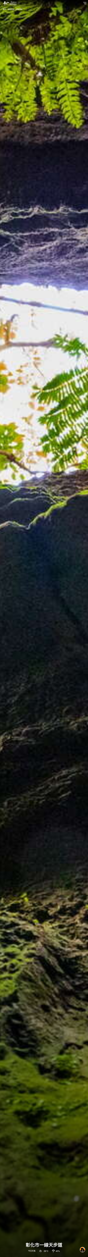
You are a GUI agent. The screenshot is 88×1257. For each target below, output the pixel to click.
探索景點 (19, 9)
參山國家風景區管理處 (9, 3)
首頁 (4, 9)
